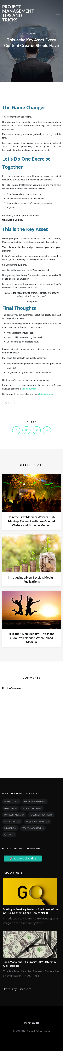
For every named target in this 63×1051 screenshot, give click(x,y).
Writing (31, 33)
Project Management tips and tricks (18, 13)
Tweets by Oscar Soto (17, 989)
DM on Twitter (29, 388)
